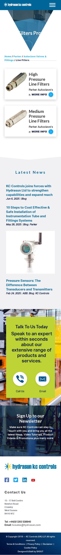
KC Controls (42, 293)
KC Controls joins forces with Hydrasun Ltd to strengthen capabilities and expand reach (29, 190)
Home (8, 56)
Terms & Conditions (16, 544)
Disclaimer (48, 544)
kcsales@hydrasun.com (26, 524)
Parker (17, 56)
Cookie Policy (30, 547)
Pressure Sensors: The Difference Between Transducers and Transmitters (29, 285)
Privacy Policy (33, 544)
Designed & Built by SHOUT (30, 551)
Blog (24, 198)
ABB (25, 293)
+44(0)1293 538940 (20, 521)
